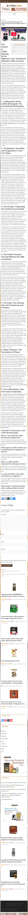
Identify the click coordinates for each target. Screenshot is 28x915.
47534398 (8, 621)
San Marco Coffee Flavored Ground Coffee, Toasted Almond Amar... (13, 861)
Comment (4, 514)
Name (3, 534)
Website (3, 549)
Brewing (3, 19)
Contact (18, 905)
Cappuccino (4, 733)
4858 (7, 599)
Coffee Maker (4, 738)
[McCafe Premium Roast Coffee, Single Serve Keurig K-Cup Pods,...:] (13, 830)
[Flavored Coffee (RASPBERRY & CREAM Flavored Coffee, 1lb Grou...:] (14, 587)
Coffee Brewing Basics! (6, 799)
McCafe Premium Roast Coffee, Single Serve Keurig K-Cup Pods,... (12, 839)
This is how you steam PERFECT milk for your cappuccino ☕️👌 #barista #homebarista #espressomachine (12, 795)
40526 (7, 864)
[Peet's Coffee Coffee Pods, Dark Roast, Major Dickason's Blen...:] (14, 631)
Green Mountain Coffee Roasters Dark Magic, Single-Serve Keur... (12, 617)
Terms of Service (18, 903)
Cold (2, 741)
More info (6, 645)
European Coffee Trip (20, 44)
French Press (4, 746)
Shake (2, 749)
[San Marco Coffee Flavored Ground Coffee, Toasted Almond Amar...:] (13, 852)
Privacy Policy (9, 903)
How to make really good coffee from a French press (13, 782)
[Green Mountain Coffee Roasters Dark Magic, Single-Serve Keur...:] (14, 609)
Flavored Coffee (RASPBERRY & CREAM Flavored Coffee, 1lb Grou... (13, 595)
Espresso (3, 743)
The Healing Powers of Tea (10, 661)
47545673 (8, 643)
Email (3, 541)
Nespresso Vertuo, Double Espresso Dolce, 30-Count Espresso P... (13, 884)
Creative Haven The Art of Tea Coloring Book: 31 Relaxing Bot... (12, 682)
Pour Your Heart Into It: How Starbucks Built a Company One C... (13, 703)
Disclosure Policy (11, 905)
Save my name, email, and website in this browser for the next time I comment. (13, 561)
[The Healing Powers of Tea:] (14, 653)
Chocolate (3, 736)
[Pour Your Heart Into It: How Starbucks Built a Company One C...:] (14, 694)
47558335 (8, 842)
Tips (2, 751)
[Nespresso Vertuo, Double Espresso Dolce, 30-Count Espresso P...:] (13, 874)
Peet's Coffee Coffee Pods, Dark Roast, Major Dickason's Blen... (12, 640)
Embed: (14, 51)
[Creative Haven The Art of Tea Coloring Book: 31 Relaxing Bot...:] (14, 673)
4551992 (7, 706)
